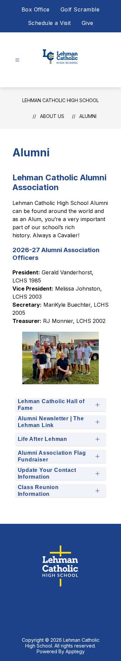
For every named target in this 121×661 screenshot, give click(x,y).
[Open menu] (17, 60)
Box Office (36, 9)
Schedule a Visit (49, 23)
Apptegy (75, 651)
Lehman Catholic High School (60, 100)
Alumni (87, 116)
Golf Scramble (80, 9)
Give (87, 23)
